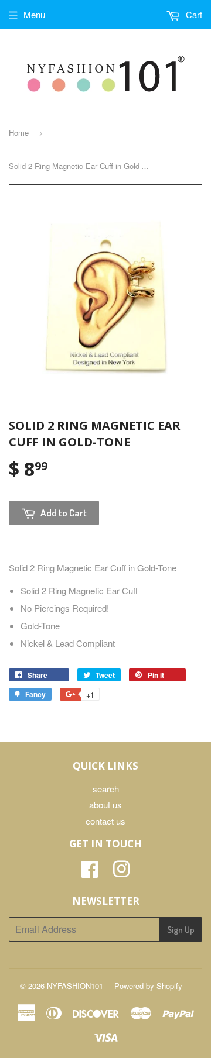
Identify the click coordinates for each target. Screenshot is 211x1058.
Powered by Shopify (148, 985)
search (106, 789)
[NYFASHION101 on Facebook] (89, 872)
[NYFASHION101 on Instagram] (121, 872)
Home (19, 132)
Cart (192, 14)
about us (105, 804)
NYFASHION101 (75, 985)
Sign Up (181, 929)
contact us (105, 821)
